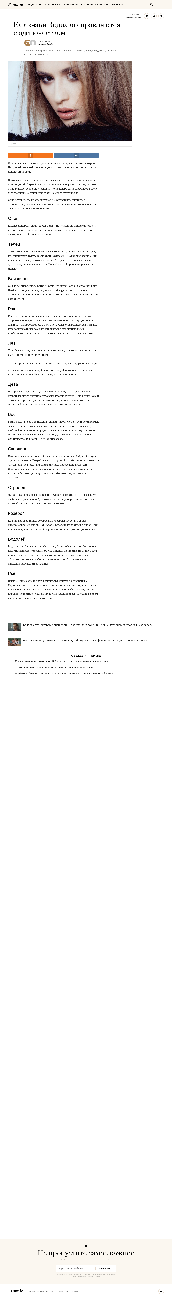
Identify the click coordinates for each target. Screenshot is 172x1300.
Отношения (54, 5)
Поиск (152, 4)
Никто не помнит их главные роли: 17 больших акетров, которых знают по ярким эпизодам (62, 661)
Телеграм (146, 16)
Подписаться (106, 1269)
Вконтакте (154, 16)
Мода (31, 5)
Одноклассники (161, 16)
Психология (71, 5)
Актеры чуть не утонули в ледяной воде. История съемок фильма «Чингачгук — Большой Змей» (85, 640)
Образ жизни (94, 5)
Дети (82, 5)
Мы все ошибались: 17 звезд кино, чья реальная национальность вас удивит (54, 667)
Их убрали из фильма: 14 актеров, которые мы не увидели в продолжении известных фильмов (64, 673)
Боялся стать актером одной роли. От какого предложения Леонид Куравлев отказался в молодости (87, 625)
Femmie (23, 3)
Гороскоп (117, 5)
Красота (41, 5)
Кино (107, 5)
